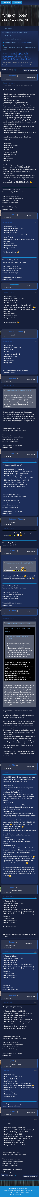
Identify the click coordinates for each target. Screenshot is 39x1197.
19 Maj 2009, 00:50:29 (8, 341)
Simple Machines (24, 1192)
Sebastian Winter (16, 332)
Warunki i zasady (18, 1188)
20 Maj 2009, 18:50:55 (8, 1070)
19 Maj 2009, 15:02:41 (8, 772)
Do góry (5, 1175)
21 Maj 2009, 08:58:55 (8, 1119)
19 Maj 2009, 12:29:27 (8, 460)
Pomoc (11, 1188)
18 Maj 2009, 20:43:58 (9, 83)
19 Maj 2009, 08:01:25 (8, 385)
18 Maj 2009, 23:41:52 (8, 292)
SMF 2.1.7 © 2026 (15, 1192)
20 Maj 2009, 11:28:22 (8, 1002)
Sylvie (30, 42)
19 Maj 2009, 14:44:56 (8, 618)
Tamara (12, 942)
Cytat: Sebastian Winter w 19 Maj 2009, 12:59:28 (20, 563)
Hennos (12, 887)
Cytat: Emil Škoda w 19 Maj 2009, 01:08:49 (18, 623)
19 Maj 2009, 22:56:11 (8, 951)
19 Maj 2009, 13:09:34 (8, 558)
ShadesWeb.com (24, 1194)
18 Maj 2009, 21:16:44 (8, 222)
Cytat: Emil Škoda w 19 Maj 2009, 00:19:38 (18, 390)
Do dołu (4, 69)
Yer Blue (12, 611)
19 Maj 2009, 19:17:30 (8, 896)
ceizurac (12, 76)
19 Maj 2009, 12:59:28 (8, 528)
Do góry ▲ (27, 1188)
